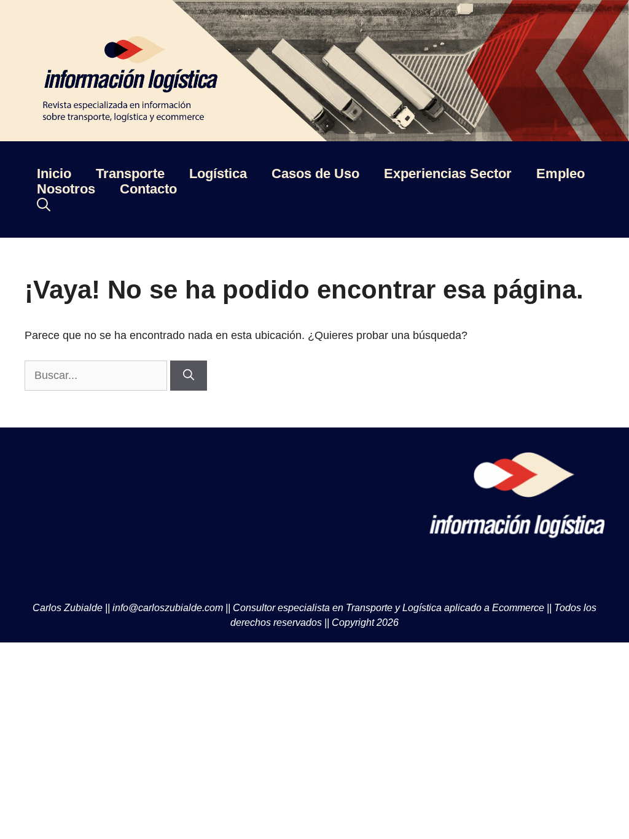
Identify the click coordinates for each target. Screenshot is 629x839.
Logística (218, 173)
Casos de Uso (315, 173)
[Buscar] (188, 376)
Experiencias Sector (448, 173)
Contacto (148, 189)
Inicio (54, 173)
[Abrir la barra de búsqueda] (44, 205)
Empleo (560, 173)
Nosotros (66, 189)
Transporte (130, 173)
